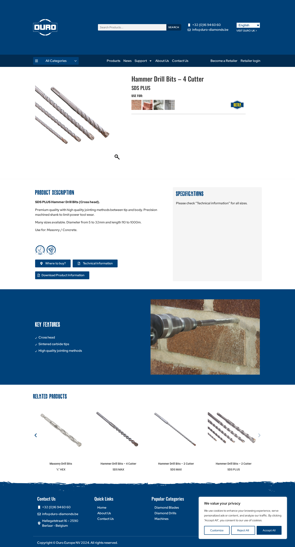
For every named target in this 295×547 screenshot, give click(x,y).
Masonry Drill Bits (61, 463)
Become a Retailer (224, 61)
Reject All (243, 530)
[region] (243, 518)
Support (141, 61)
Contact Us (180, 61)
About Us (162, 61)
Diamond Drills (165, 513)
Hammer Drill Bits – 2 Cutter (176, 463)
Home (101, 507)
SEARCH (173, 27)
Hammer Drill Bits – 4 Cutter (118, 463)
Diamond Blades (167, 507)
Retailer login (250, 61)
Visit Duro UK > (246, 30)
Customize (217, 530)
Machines (161, 519)
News (127, 61)
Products (113, 61)
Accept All (269, 530)
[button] (35, 435)
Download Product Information (63, 275)
